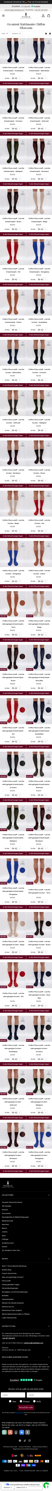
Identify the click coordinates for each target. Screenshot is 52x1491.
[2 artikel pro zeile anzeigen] (50, 33)
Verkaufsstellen (8, 1299)
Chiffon (4, 1232)
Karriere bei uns (8, 1307)
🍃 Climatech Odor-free (11, 1250)
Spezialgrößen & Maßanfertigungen (15, 1217)
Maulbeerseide (7, 1221)
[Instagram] (30, 1441)
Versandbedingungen (10, 1288)
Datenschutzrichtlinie (40, 1447)
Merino (4, 1228)
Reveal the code (26, 1407)
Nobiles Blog (6, 1270)
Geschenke (6, 1213)
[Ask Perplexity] (16, 1432)
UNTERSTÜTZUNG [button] (8, 1326)
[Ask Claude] (10, 1432)
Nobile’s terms (20, 1412)
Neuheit (5, 1210)
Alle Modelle (6, 1206)
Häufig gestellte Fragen (11, 1284)
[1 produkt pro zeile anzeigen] (46, 33)
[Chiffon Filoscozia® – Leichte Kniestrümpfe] (13, 51)
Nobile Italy (9, 1447)
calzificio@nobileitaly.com (14, 10)
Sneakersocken (8, 1243)
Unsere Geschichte (9, 1273)
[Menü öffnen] (5, 16)
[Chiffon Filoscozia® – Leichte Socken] (13, 353)
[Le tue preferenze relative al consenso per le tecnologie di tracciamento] (47, 1486)
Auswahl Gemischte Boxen (12, 1202)
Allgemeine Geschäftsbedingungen (25, 1449)
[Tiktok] (25, 1441)
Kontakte (5, 1295)
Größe (7, 78)
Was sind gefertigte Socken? (13, 1277)
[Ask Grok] (27, 1432)
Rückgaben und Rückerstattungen (15, 1292)
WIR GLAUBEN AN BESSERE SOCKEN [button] (15, 1357)
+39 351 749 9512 (41, 10)
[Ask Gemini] (21, 1432)
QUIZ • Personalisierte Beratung (14, 1266)
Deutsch (7, 1487)
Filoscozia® (6, 1281)
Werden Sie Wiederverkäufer (13, 1303)
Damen (4, 1247)
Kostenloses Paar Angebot (12, 1310)
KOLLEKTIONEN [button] (7, 1195)
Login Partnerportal (9, 1318)
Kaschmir (5, 1224)
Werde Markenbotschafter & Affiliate (16, 1314)
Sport (4, 1236)
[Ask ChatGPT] (4, 1432)
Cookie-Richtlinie (25, 1447)
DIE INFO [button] (5, 1259)
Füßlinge (5, 1239)
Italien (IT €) (21, 1487)
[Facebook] (20, 1441)
